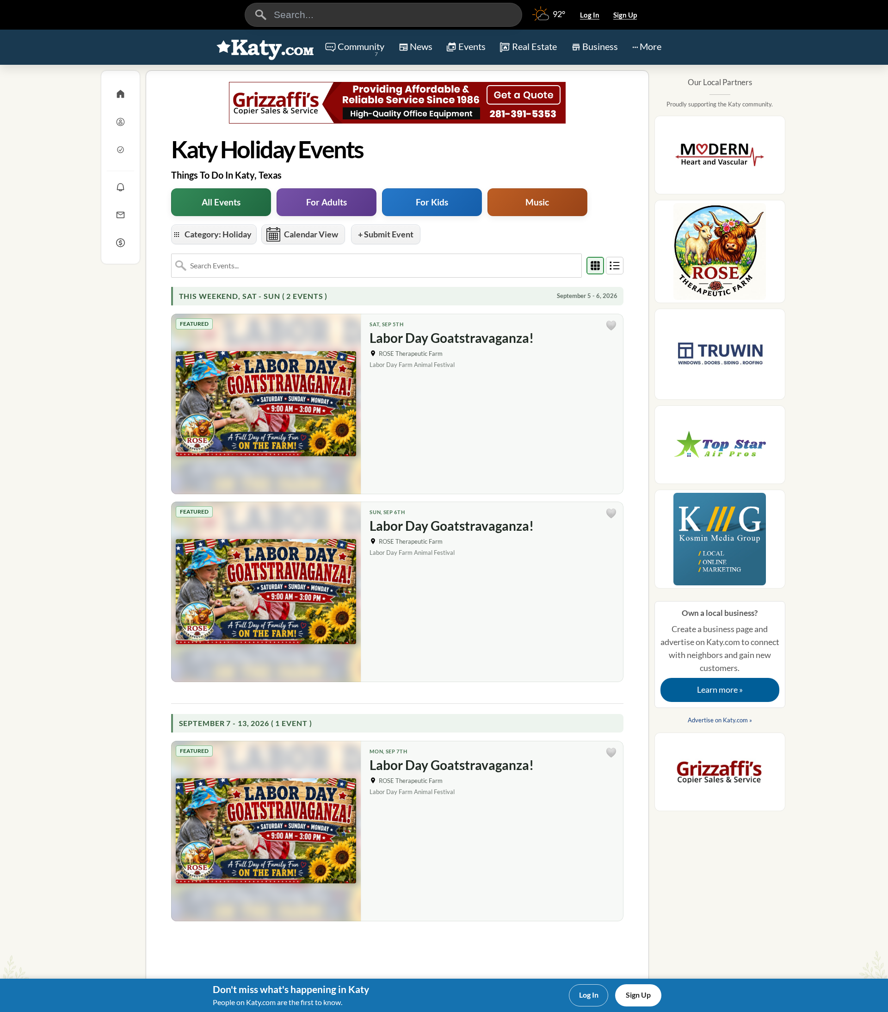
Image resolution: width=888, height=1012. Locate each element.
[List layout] (614, 265)
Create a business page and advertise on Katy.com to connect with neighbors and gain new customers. (719, 651)
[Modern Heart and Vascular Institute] (719, 158)
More (650, 46)
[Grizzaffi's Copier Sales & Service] (397, 102)
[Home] (120, 94)
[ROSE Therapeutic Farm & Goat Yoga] (719, 254)
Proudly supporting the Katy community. (719, 104)
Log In (589, 15)
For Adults (326, 202)
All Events (221, 202)
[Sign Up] (120, 149)
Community (361, 49)
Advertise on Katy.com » (720, 720)
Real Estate (534, 46)
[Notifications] (120, 187)
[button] (611, 325)
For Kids (432, 202)
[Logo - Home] (265, 48)
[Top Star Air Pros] (719, 447)
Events (472, 46)
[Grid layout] (595, 265)
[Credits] (120, 242)
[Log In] (120, 122)
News (421, 46)
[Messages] (120, 215)
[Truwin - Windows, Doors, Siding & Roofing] (719, 357)
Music (537, 202)
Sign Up (625, 15)
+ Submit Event (385, 234)
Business (600, 46)
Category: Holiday (218, 234)
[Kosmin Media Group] (719, 542)
